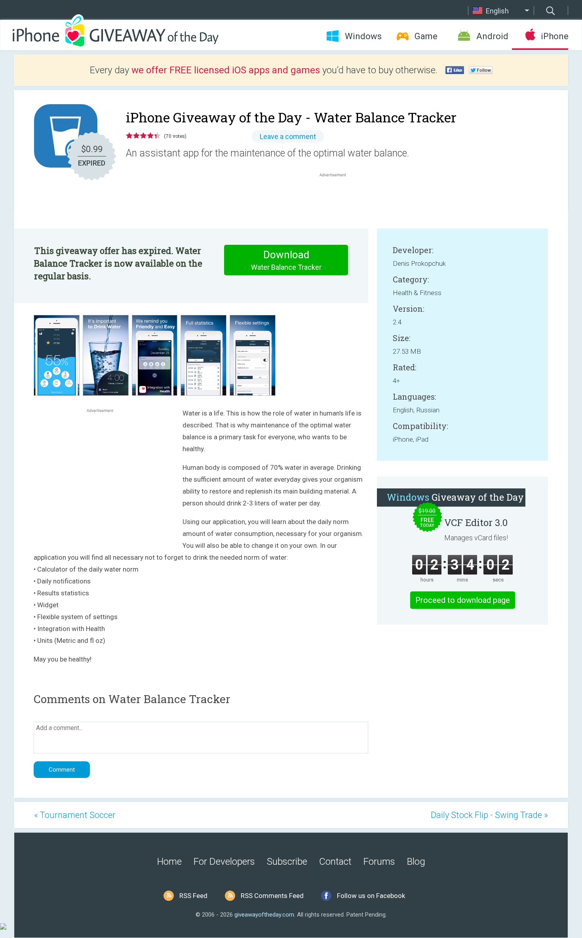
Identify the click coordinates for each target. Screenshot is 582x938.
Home (169, 861)
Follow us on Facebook (371, 896)
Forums (379, 861)
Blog (416, 861)
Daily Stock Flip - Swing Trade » (489, 815)
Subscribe (287, 861)
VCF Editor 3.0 (476, 522)
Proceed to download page (462, 600)
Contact (335, 861)
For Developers (224, 861)
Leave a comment (288, 136)
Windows (363, 36)
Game (426, 36)
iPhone (554, 36)
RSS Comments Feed (272, 896)
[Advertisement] (337, 197)
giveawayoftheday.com (264, 914)
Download (286, 260)
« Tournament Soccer (75, 815)
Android (492, 36)
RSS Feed (193, 896)
